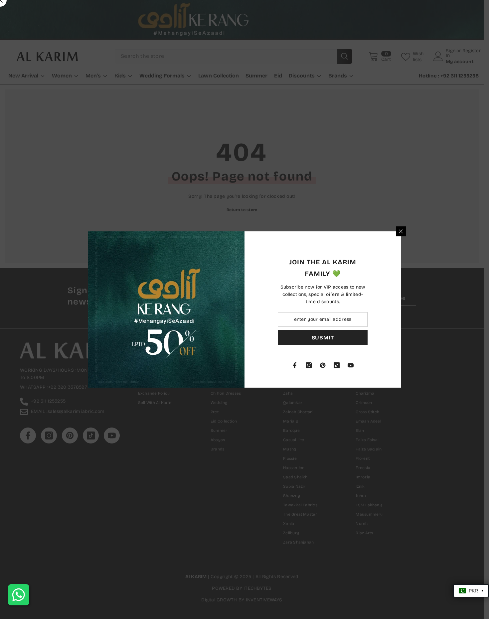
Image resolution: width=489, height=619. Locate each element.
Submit (323, 337)
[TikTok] (337, 365)
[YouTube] (351, 365)
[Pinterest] (323, 365)
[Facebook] (295, 365)
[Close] (401, 231)
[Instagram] (309, 365)
